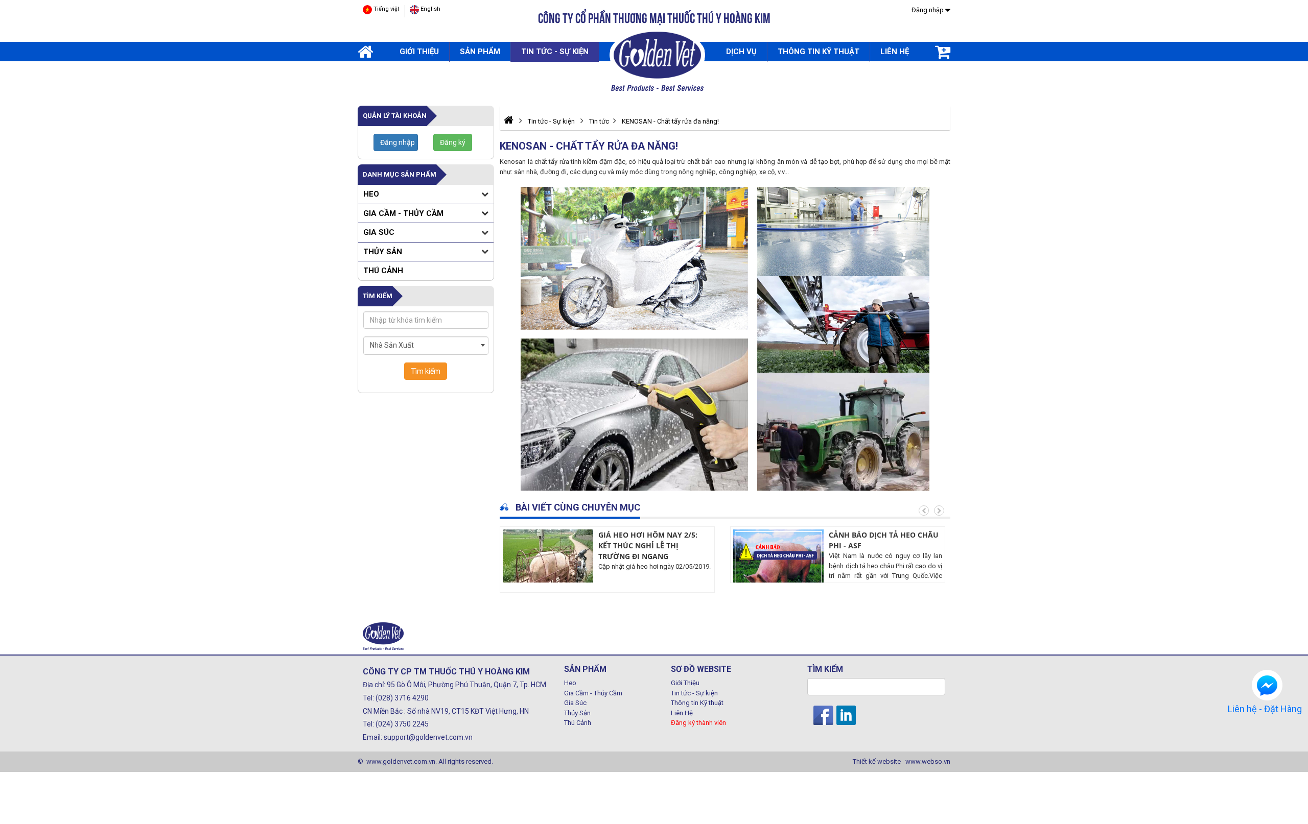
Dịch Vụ (741, 51)
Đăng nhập (928, 10)
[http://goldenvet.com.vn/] (508, 120)
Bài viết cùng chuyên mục (576, 507)
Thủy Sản (382, 251)
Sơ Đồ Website (701, 669)
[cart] (942, 52)
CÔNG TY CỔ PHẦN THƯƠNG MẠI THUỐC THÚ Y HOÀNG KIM (654, 18)
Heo (371, 194)
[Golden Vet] (657, 59)
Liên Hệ (682, 713)
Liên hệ (894, 51)
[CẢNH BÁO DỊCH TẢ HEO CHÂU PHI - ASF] (778, 572)
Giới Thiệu (419, 51)
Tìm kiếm (425, 371)
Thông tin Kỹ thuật (697, 703)
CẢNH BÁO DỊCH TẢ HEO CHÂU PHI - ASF (884, 540)
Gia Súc (378, 232)
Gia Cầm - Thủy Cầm (403, 213)
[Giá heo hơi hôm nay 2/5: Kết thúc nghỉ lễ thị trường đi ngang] (548, 572)
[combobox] (425, 345)
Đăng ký (452, 142)
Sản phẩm (480, 51)
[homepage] (365, 52)
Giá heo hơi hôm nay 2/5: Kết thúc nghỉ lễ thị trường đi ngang (647, 545)
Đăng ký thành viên (698, 722)
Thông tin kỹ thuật (818, 51)
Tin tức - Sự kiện (555, 51)
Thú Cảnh (383, 270)
